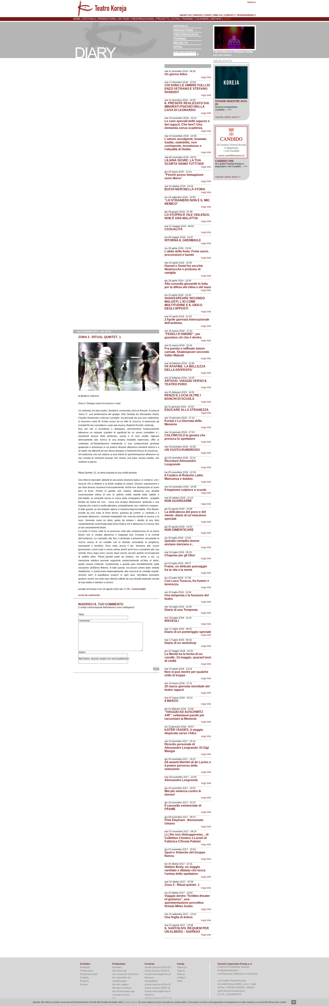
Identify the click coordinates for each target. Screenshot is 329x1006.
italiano (251, 2)
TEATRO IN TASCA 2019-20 (157, 970)
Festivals (89, 19)
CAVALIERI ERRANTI (120, 994)
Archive (216, 19)
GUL (114, 998)
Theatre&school (143, 19)
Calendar (202, 19)
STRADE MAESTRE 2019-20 (158, 967)
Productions (107, 19)
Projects (163, 19)
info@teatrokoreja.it (234, 991)
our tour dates (222, 54)
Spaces (181, 970)
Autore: (82, 652)
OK (293, 1002)
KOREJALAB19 (151, 981)
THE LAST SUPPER (120, 984)
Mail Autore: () (103, 658)
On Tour (124, 19)
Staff (179, 981)
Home (77, 19)
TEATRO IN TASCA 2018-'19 (157, 988)
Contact (181, 977)
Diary (227, 19)
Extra (176, 19)
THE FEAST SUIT (119, 970)
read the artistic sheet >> (227, 117)
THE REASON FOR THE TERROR (125, 974)
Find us (181, 974)
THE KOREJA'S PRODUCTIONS (233, 51)
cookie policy (130, 1002)
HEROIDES (117, 967)
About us (182, 967)
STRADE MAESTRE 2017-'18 (158, 998)
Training (188, 19)
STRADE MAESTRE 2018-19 (158, 984)
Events (84, 984)
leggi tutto (206, 77)
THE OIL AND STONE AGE (123, 991)
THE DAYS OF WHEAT (121, 988)
